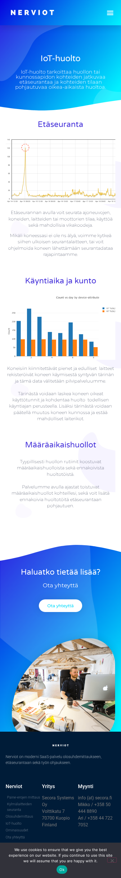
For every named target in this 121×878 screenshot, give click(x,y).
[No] (112, 860)
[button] (110, 12)
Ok (61, 869)
